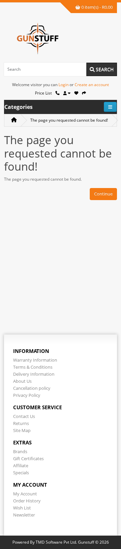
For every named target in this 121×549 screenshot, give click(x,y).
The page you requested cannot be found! (69, 120)
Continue (103, 194)
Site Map (22, 430)
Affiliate (20, 466)
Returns (21, 423)
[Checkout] (84, 93)
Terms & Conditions (32, 367)
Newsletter (24, 515)
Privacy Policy (26, 395)
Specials (21, 473)
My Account (25, 494)
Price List (43, 93)
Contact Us (24, 416)
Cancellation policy (31, 388)
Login (63, 84)
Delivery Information (33, 374)
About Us (22, 381)
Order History (27, 501)
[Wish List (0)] (76, 93)
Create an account (92, 84)
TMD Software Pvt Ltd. (56, 542)
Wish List (22, 508)
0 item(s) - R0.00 (96, 7)
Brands (20, 451)
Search (104, 69)
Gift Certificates (28, 458)
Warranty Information (35, 360)
